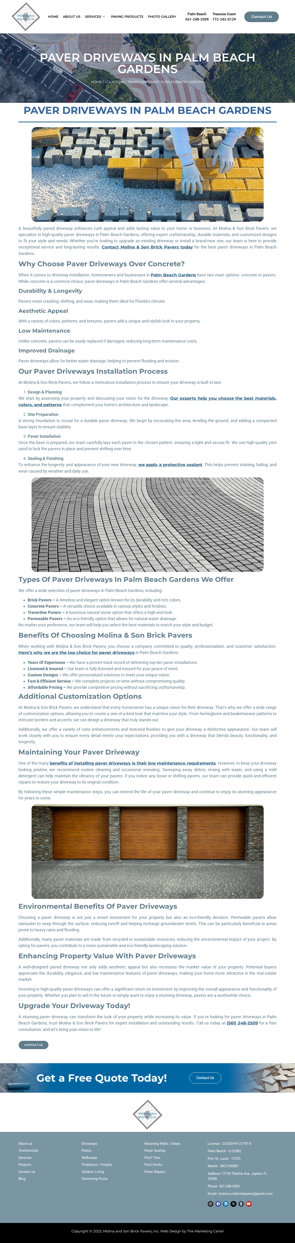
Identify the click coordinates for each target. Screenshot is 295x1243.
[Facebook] (218, 1204)
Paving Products (127, 17)
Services (93, 17)
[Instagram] (210, 1204)
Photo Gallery (162, 17)
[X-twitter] (233, 1204)
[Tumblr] (241, 1204)
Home (53, 17)
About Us (71, 17)
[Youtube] (249, 1204)
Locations (114, 82)
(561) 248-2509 (242, 1023)
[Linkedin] (226, 1204)
